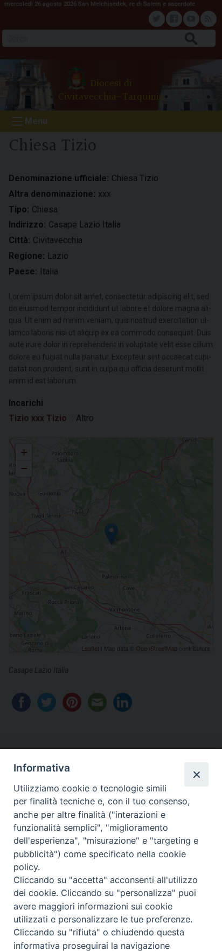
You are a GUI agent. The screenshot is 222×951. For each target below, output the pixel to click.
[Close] (196, 774)
